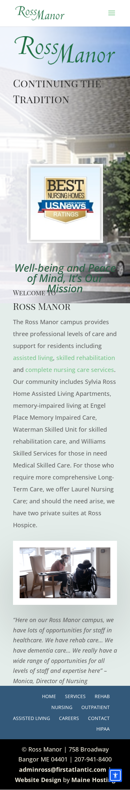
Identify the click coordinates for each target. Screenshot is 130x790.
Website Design (38, 780)
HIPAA (103, 729)
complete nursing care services (69, 370)
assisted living (33, 358)
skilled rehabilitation (85, 358)
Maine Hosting (93, 780)
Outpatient (95, 707)
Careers (69, 718)
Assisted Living (31, 718)
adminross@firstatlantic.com (62, 769)
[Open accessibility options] (115, 775)
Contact (99, 718)
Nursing (61, 707)
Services (75, 696)
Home (49, 696)
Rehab (102, 696)
